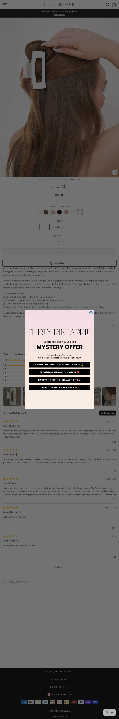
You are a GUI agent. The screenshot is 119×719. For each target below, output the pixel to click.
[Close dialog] (91, 313)
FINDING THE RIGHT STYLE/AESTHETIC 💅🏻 (59, 379)
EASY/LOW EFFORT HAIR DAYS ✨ (59, 387)
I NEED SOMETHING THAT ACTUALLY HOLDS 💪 (59, 364)
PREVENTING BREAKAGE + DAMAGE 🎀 (59, 372)
